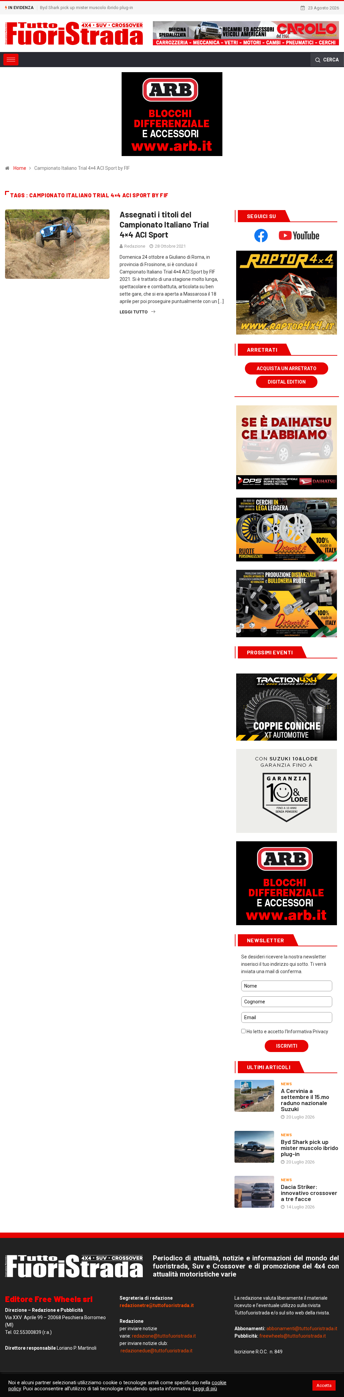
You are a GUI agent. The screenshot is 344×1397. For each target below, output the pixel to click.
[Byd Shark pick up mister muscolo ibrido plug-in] (254, 1147)
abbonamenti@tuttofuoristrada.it (301, 1328)
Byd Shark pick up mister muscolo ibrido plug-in (86, 7)
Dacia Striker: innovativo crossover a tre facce (309, 1192)
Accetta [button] (324, 1385)
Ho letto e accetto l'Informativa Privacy (287, 1031)
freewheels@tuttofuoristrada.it (292, 1336)
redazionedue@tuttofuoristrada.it (156, 1350)
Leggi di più (205, 1389)
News (286, 1084)
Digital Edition (287, 382)
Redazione (134, 246)
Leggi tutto (133, 311)
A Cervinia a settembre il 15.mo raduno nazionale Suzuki (305, 1099)
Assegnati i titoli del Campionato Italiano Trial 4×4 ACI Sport (164, 224)
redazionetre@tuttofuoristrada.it (157, 1305)
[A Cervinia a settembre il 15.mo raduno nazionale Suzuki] (254, 1096)
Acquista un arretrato (286, 368)
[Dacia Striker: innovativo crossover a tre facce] (254, 1192)
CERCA (330, 59)
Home (19, 168)
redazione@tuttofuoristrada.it (164, 1336)
